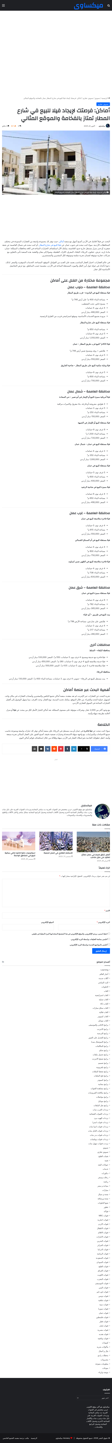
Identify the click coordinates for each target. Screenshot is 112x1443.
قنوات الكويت (102, 1275)
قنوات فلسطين (102, 1317)
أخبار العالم (104, 974)
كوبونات (105, 1343)
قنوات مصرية (103, 1330)
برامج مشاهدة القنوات (99, 1088)
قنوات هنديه (103, 1334)
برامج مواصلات (102, 1097)
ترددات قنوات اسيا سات (98, 1127)
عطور (106, 1207)
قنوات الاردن (103, 1224)
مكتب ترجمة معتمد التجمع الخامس (16, 1438)
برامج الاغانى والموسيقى (98, 1025)
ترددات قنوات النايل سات (98, 1131)
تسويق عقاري (88, 98)
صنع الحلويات (103, 1203)
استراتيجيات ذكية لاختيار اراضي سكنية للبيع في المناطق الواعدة (20, 854)
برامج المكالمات (101, 1046)
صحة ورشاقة (103, 1199)
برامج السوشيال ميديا (99, 1042)
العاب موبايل (103, 1021)
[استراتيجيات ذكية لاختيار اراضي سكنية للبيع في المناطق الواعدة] (18, 841)
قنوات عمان (103, 1313)
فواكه (106, 1211)
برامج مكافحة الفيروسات (98, 1093)
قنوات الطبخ (103, 1266)
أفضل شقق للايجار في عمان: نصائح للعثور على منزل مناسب (96, 856)
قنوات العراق (103, 1271)
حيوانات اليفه (103, 1165)
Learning (104, 970)
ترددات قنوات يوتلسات (99, 1139)
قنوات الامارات (102, 1237)
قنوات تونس (103, 1296)
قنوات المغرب (102, 1279)
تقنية (106, 1160)
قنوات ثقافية (103, 1300)
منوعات (105, 1368)
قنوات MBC (103, 1215)
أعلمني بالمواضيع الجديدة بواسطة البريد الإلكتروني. (88, 945)
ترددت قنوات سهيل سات (98, 1143)
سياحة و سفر (103, 1186)
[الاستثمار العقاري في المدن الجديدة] (56, 841)
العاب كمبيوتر (103, 1016)
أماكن (61, 241)
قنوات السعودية (102, 1258)
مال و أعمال (103, 1351)
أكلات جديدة (103, 978)
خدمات (105, 1169)
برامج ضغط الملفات (100, 1071)
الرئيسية (104, 98)
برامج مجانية (103, 1084)
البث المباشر (103, 982)
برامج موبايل (103, 1101)
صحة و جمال (103, 1194)
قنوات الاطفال (102, 1228)
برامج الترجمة (102, 1033)
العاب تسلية (103, 999)
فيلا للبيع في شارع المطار (50, 245)
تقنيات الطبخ (103, 1156)
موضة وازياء (103, 1372)
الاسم (107, 910)
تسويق (97, 98)
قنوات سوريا (103, 1309)
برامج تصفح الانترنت (100, 1059)
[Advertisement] (56, 32)
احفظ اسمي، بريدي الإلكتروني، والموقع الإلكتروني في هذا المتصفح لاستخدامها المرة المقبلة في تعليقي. (69, 934)
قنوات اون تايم (102, 1292)
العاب (106, 991)
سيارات (105, 1190)
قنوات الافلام (103, 1232)
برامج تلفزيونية (102, 1067)
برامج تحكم (103, 1050)
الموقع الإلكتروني (47, 922)
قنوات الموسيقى (101, 1283)
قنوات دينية (103, 1304)
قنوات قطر (103, 1321)
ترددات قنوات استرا (100, 1122)
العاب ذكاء (104, 1004)
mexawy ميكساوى (63, 1438)
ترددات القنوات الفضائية (98, 1114)
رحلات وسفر (103, 1177)
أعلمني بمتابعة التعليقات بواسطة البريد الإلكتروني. (89, 939)
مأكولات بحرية (102, 1347)
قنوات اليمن (103, 1288)
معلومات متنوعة (101, 1364)
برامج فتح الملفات (101, 1076)
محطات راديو (103, 1355)
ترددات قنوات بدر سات (99, 1135)
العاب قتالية (103, 1012)
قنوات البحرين (102, 1241)
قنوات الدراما (103, 1249)
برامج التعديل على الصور (98, 1038)
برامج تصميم (103, 1063)
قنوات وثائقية (103, 1338)
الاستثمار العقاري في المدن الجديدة (58, 853)
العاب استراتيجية (101, 995)
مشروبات (104, 1360)
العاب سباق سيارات (100, 1008)
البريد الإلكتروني (103, 922)
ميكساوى (102, 126)
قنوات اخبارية (103, 1220)
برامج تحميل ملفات (100, 1054)
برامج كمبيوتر (103, 1080)
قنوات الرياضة (102, 1254)
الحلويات (104, 987)
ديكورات (105, 1173)
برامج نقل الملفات (101, 1105)
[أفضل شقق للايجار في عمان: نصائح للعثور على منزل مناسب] (93, 842)
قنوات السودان (102, 1262)
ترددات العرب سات (100, 1110)
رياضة (106, 1182)
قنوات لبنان (103, 1326)
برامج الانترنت (102, 1029)
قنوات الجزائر (102, 1245)
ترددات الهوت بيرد (101, 1118)
